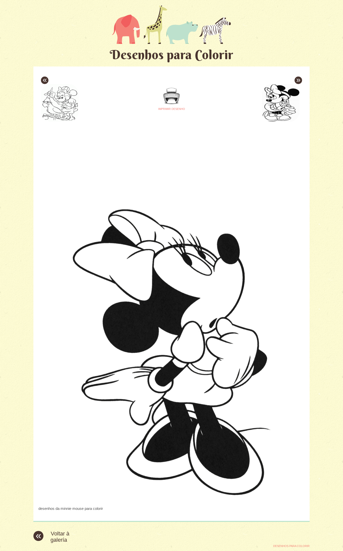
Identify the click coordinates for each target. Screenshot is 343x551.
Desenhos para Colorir (171, 54)
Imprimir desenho (171, 108)
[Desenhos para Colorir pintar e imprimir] (171, 24)
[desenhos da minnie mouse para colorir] (171, 499)
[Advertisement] (124, 158)
